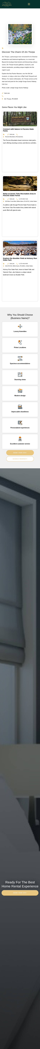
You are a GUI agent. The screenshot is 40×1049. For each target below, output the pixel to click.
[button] (20, 452)
